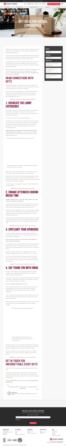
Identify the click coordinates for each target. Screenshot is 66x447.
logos (24, 245)
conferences (32, 49)
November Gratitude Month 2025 (52, 63)
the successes (11, 88)
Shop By (47, 7)
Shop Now (41, 1)
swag (23, 184)
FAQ (40, 4)
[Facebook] (65, 445)
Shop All (58, 7)
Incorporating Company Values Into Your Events (25, 225)
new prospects (19, 295)
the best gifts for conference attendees (30, 219)
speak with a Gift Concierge (25, 380)
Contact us (8, 380)
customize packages (17, 247)
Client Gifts (7, 7)
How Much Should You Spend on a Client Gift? (25, 264)
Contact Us (44, 4)
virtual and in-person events (12, 52)
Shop (25, 4)
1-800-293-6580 (59, 442)
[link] (43, 4)
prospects (8, 274)
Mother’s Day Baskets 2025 (51, 75)
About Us (36, 4)
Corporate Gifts (30, 4)
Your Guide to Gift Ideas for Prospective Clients (25, 357)
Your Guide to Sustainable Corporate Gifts (25, 188)
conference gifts (22, 271)
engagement (21, 181)
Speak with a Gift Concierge (54, 4)
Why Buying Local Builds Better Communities (25, 99)
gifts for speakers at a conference (17, 281)
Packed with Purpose (11, 85)
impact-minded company (28, 176)
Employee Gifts (20, 7)
